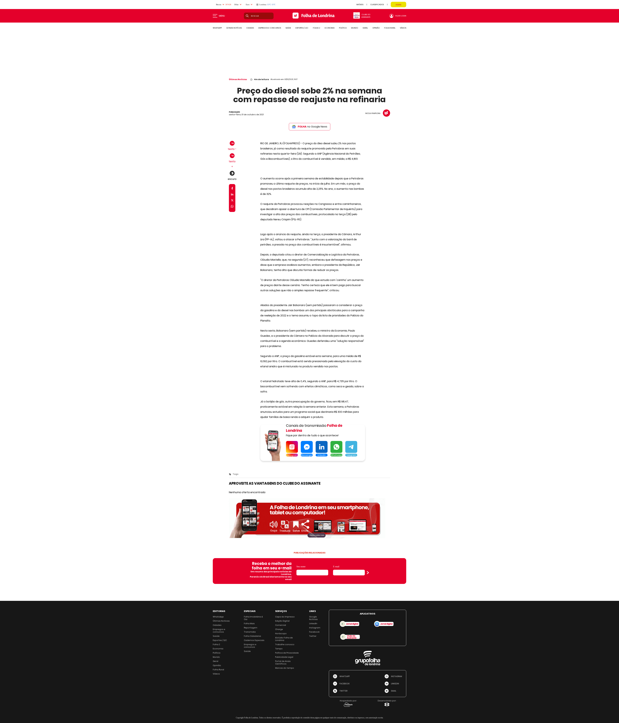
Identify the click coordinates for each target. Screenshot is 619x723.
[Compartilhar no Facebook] (232, 189)
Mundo (216, 657)
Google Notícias (313, 618)
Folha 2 (216, 644)
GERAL (365, 28)
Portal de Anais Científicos (283, 662)
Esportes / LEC (220, 640)
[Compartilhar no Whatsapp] (232, 207)
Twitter (312, 636)
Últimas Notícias (238, 79)
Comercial (280, 625)
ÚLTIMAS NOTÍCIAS (234, 28)
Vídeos (216, 673)
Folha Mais (249, 623)
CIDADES (250, 28)
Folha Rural (218, 669)
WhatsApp (218, 616)
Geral (215, 661)
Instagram (314, 627)
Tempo (279, 648)
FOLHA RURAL (389, 28)
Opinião (217, 665)
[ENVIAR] (367, 572)
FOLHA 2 (316, 28)
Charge (279, 629)
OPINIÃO (376, 28)
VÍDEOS (403, 28)
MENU (222, 15)
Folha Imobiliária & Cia (253, 618)
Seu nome (300, 566)
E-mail (336, 566)
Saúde (216, 636)
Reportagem (250, 627)
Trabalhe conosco (284, 644)
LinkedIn (313, 623)
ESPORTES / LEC (301, 28)
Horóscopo (281, 633)
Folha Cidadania (252, 636)
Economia (218, 648)
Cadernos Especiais (254, 640)
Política (216, 652)
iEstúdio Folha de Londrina (284, 639)
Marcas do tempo (284, 668)
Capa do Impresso (285, 616)
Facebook (314, 631)
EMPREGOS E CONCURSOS (269, 28)
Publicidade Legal (284, 657)
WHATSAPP (217, 28)
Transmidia (250, 631)
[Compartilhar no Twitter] (232, 201)
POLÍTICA (343, 28)
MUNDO (354, 28)
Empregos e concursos (219, 630)
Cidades (217, 625)
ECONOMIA (329, 28)
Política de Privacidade (287, 652)
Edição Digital (282, 621)
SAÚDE (288, 28)
